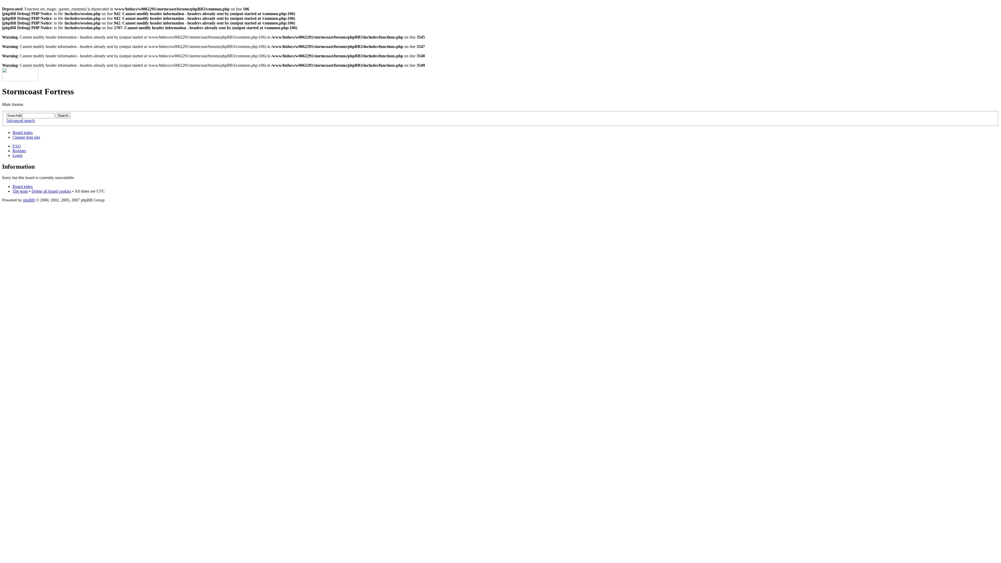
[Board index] (20, 80)
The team (20, 191)
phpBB (29, 200)
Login (17, 155)
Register (19, 151)
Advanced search (20, 120)
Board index (23, 132)
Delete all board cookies (51, 191)
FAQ (17, 146)
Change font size (26, 137)
